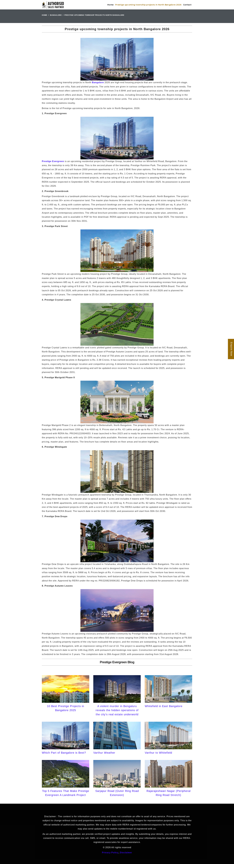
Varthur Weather (104, 752)
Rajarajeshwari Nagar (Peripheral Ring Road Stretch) (169, 792)
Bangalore (56, 15)
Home (110, 5)
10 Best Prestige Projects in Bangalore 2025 (65, 708)
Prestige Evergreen (53, 161)
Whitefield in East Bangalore (163, 706)
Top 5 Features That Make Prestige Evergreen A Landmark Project (65, 792)
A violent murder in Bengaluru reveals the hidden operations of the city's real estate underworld (117, 710)
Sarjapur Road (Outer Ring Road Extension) (117, 792)
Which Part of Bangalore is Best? (64, 752)
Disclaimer (126, 852)
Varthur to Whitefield (158, 752)
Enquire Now (231, 349)
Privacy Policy (110, 852)
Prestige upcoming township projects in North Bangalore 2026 (148, 5)
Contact (187, 5)
